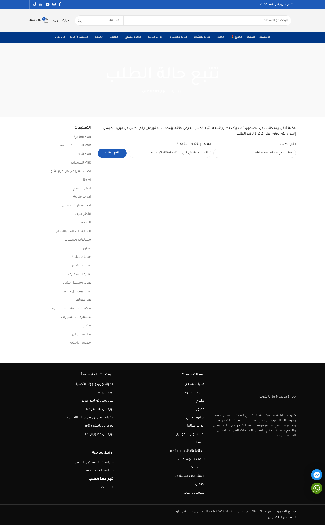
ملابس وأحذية (80, 343)
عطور (87, 249)
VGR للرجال (83, 154)
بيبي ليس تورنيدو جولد (98, 401)
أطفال (86, 180)
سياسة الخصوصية (100, 471)
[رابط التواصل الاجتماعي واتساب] (41, 4)
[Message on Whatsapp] (316, 488)
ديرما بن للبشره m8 (99, 426)
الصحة (86, 223)
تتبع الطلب (112, 153)
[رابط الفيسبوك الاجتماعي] (60, 4)
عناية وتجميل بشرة (77, 283)
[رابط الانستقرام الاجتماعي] (54, 4)
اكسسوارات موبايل (76, 206)
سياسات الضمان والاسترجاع (92, 462)
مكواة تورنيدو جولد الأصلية (94, 384)
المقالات (107, 487)
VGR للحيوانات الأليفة (75, 146)
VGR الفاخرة (82, 137)
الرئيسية (177, 91)
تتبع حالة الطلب (101, 479)
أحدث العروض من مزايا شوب (69, 171)
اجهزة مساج (81, 189)
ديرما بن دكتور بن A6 (99, 434)
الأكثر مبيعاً (83, 214)
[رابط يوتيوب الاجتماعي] (47, 4)
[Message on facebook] (316, 474)
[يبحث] (80, 20)
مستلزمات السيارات (76, 317)
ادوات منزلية (82, 197)
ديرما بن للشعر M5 (100, 409)
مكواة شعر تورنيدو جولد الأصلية (90, 418)
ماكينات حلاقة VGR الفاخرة (71, 309)
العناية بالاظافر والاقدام (73, 231)
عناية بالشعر (81, 266)
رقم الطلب (288, 144)
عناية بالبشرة (81, 257)
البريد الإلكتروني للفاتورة (193, 144)
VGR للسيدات (81, 163)
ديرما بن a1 (106, 393)
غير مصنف (83, 300)
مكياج (86, 326)
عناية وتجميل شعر (77, 292)
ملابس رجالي (81, 334)
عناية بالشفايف (79, 274)
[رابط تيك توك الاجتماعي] (35, 4)
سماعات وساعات (78, 240)
